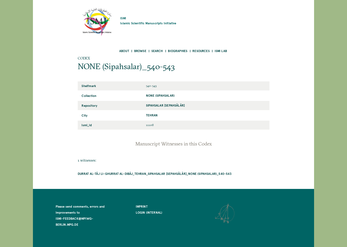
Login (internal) (149, 212)
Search (157, 51)
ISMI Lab (221, 51)
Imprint (141, 206)
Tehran (152, 115)
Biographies (177, 51)
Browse (140, 51)
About (124, 51)
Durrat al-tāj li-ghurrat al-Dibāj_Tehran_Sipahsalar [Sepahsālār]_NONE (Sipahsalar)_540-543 (155, 173)
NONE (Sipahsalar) (160, 95)
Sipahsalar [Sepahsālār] (165, 105)
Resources (201, 51)
